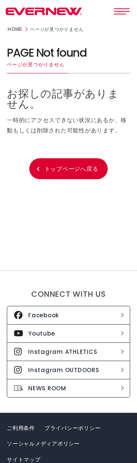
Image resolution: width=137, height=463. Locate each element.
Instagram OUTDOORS (63, 370)
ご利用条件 (21, 428)
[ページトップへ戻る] (124, 445)
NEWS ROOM (47, 388)
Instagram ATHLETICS (62, 352)
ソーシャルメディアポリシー (43, 444)
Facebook (43, 315)
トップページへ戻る (72, 168)
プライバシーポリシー (73, 428)
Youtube (41, 333)
